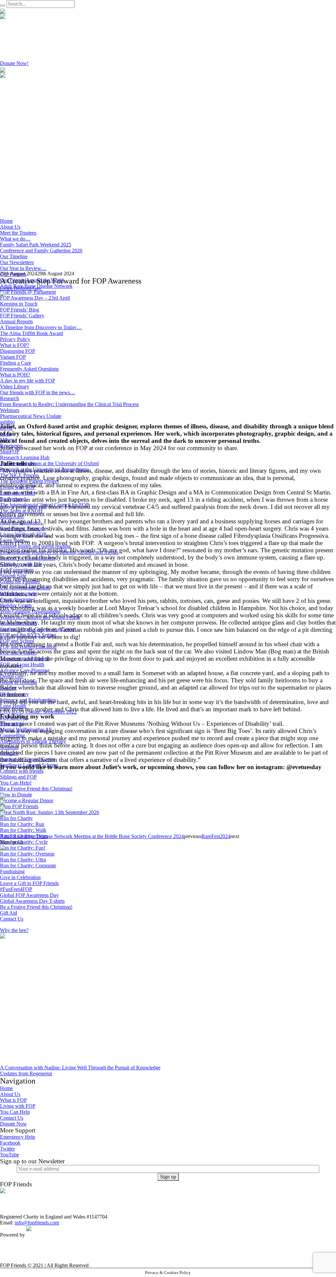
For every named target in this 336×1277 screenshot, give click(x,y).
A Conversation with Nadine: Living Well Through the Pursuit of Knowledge (80, 1067)
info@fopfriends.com (37, 1222)
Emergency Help (17, 1137)
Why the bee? (14, 930)
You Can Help (15, 1112)
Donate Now (13, 1124)
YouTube (9, 1154)
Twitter (7, 1149)
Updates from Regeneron (26, 1073)
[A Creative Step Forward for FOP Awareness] (65, 356)
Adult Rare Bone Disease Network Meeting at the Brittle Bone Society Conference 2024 (92, 836)
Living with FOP (17, 1106)
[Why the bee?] (41, 886)
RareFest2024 (215, 836)
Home (6, 1088)
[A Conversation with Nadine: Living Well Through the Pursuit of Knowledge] (65, 998)
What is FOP (13, 1100)
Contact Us (11, 1118)
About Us (10, 1094)
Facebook (10, 1143)
